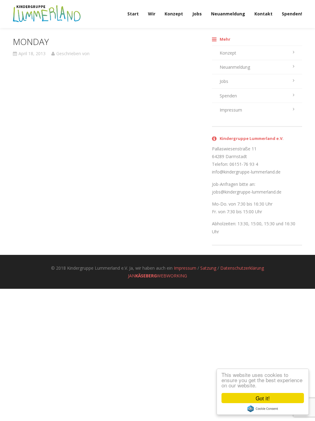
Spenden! (292, 14)
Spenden (228, 96)
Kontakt (263, 14)
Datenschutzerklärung (242, 268)
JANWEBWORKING (157, 276)
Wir (151, 14)
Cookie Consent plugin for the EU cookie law (262, 408)
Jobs (197, 14)
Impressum (231, 110)
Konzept (174, 14)
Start (133, 14)
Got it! (263, 398)
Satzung (208, 268)
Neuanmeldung (228, 14)
